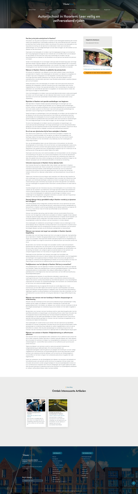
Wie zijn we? (55, 469)
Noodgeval (60, 9)
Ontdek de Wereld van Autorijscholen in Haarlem (56, 413)
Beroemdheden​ (56, 471)
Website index (56, 479)
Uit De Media (71, 9)
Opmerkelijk (32, 9)
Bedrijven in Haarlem (57, 467)
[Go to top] (133, 483)
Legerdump (85, 461)
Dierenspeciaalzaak (86, 456)
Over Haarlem (56, 463)
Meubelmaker (85, 473)
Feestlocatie (85, 477)
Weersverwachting (57, 461)
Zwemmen (84, 469)
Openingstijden (94, 9)
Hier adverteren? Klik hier (92, 43)
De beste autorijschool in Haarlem (33, 413)
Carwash (84, 475)
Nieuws (42, 9)
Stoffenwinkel (85, 465)
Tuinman (84, 467)
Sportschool (85, 471)
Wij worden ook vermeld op (59, 481)
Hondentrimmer (86, 458)
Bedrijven (83, 9)
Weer (50, 9)
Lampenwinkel (85, 463)
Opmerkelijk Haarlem (57, 465)
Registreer (107, 9)
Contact (54, 475)
